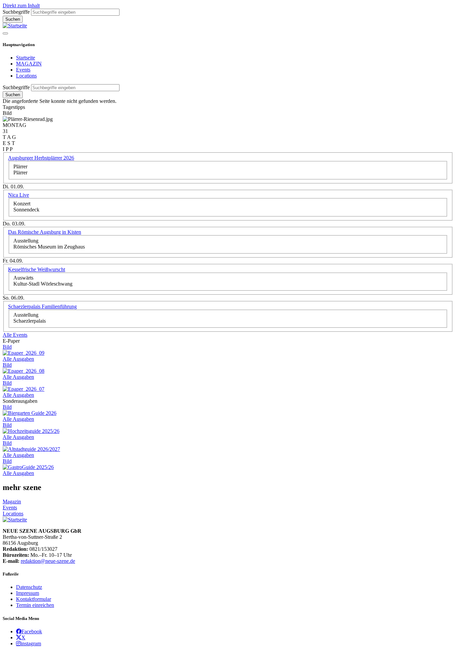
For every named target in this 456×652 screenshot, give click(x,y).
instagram (31, 643)
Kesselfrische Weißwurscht (36, 269)
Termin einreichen (35, 605)
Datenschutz (29, 587)
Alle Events (15, 335)
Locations (26, 75)
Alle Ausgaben (18, 359)
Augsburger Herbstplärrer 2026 (41, 158)
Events (23, 69)
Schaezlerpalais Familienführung (42, 306)
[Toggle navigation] (5, 33)
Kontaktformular (33, 599)
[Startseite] (15, 25)
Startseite (25, 57)
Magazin (12, 501)
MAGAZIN (29, 63)
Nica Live (18, 195)
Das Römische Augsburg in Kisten (44, 232)
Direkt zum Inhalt (21, 5)
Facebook (31, 631)
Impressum (27, 593)
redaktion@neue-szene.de (48, 561)
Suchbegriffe (16, 12)
